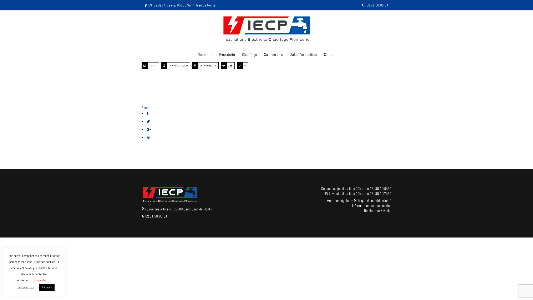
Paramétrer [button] (40, 280)
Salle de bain (273, 54)
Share (145, 107)
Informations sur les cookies (371, 205)
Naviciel (386, 210)
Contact (330, 54)
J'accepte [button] (47, 287)
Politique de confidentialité (372, 200)
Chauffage (249, 54)
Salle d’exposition (303, 54)
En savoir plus (25, 287)
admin (153, 66)
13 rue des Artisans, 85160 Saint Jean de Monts (181, 5)
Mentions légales (338, 200)
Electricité (227, 54)
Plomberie (204, 54)
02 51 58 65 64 (377, 5)
